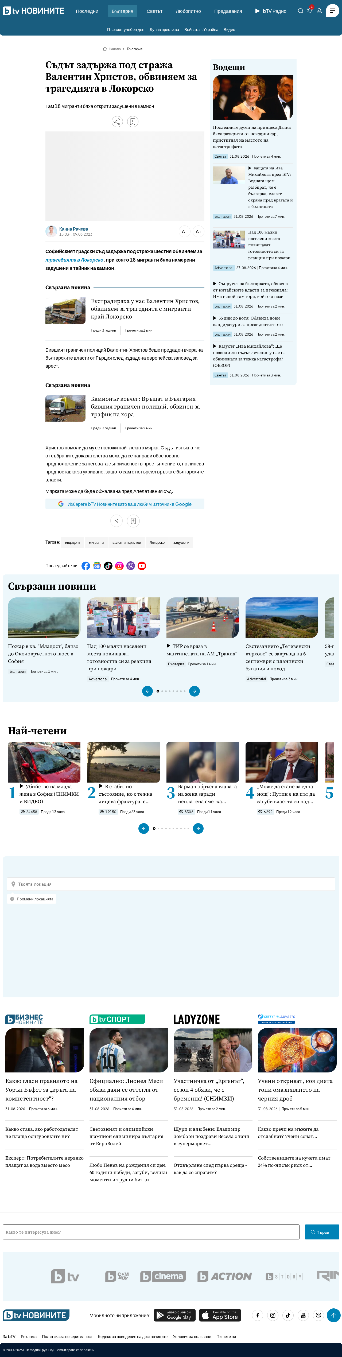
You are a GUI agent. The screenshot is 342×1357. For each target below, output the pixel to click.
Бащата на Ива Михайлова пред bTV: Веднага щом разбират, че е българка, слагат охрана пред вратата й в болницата (270, 187)
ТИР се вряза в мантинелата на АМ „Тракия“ (202, 650)
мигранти (96, 542)
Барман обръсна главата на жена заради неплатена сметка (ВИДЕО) (207, 794)
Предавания (228, 11)
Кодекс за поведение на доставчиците (133, 1336)
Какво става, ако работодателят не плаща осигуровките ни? (41, 1133)
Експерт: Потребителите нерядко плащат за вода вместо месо (44, 1161)
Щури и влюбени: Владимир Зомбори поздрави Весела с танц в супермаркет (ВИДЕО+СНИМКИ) (211, 1136)
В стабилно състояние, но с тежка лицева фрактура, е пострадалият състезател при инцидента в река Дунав (128, 794)
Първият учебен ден (125, 29)
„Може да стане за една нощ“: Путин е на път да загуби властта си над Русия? (286, 794)
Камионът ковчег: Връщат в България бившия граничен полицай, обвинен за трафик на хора (145, 406)
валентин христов (126, 542)
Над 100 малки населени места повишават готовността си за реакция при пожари (269, 244)
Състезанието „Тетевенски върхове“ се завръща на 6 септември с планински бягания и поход (278, 657)
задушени (181, 542)
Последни (87, 11)
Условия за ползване (192, 1336)
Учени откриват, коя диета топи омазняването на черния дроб (295, 1089)
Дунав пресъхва (164, 29)
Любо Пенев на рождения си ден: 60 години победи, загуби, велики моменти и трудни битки (128, 1172)
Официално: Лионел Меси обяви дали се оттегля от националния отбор (126, 1089)
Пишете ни (226, 1336)
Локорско (157, 542)
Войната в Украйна (201, 29)
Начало (115, 49)
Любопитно (188, 11)
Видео (229, 29)
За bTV (9, 1336)
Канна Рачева (73, 229)
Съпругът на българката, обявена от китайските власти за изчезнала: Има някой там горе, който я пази (250, 290)
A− (185, 231)
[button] (147, 691)
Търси (323, 1232)
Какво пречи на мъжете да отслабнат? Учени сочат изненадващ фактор (288, 1133)
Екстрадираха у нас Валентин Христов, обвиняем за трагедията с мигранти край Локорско (145, 308)
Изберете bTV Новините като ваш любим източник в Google (130, 504)
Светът (154, 11)
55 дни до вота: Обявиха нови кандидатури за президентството (248, 321)
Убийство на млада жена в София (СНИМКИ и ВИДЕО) (49, 794)
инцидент (72, 542)
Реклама (29, 1336)
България (122, 11)
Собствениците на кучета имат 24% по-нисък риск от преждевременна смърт (294, 1161)
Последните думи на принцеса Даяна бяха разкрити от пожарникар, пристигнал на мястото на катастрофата (252, 136)
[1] (310, 11)
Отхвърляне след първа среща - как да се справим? (210, 1169)
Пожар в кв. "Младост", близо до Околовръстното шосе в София (43, 653)
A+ (198, 231)
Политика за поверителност (67, 1336)
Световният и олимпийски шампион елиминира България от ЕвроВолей (127, 1136)
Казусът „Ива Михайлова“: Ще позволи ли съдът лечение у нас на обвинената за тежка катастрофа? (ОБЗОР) (249, 355)
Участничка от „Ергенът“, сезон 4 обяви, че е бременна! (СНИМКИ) (209, 1089)
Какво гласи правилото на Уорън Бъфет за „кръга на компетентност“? (41, 1089)
